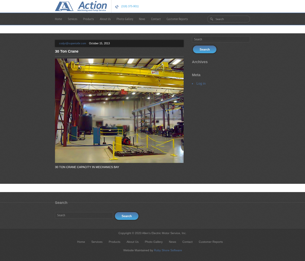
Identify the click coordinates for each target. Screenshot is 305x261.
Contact (156, 19)
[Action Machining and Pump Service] (81, 5)
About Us (105, 19)
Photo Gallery (125, 19)
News (142, 19)
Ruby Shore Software (168, 250)
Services (72, 19)
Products (88, 19)
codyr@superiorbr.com (72, 43)
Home (58, 19)
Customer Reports (177, 19)
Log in (201, 83)
